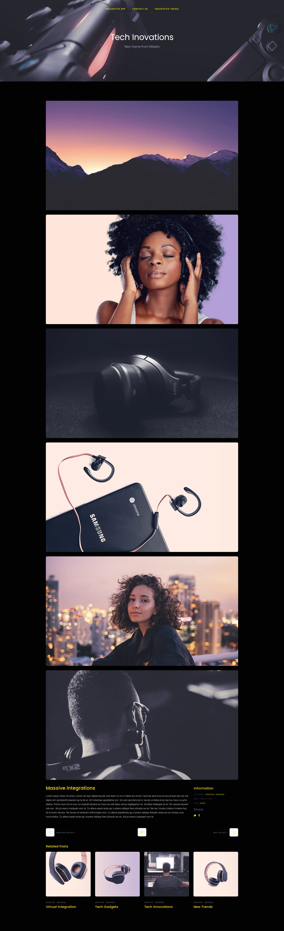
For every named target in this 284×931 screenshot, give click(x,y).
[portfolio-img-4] (142, 497)
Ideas (202, 803)
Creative (209, 794)
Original (220, 794)
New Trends (203, 906)
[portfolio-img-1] (142, 155)
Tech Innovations (158, 906)
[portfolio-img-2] (142, 269)
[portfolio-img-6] (142, 725)
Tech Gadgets (106, 906)
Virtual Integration (61, 906)
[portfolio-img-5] (142, 611)
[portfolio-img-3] (142, 383)
